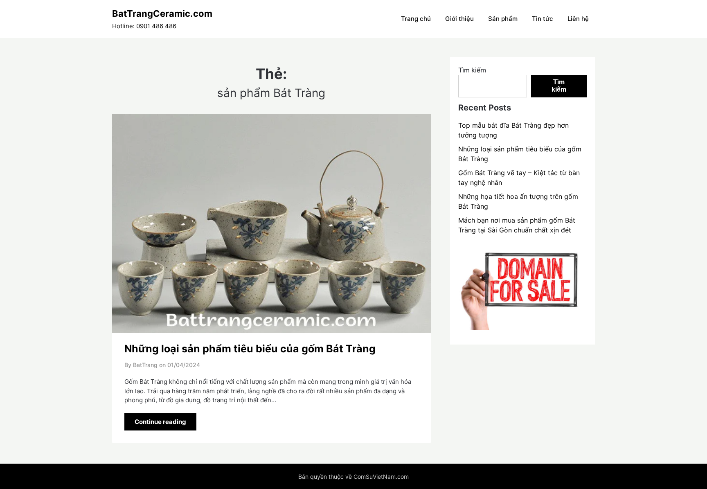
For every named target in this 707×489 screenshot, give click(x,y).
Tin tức (542, 19)
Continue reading (160, 422)
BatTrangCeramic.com (162, 13)
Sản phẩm (503, 19)
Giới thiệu (459, 19)
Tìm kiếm (472, 70)
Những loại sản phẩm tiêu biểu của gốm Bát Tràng (250, 349)
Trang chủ (416, 19)
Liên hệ (578, 19)
